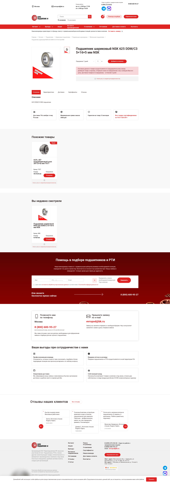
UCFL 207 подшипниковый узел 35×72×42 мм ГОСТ (43, 161)
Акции (60, 27)
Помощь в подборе (114, 16)
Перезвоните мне (131, 16)
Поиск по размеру (87, 443)
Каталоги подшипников (73, 452)
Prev (41, 426)
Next (125, 426)
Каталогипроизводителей (73, 26)
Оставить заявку (114, 31)
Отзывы (71, 459)
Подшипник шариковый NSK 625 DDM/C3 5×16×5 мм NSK (44, 225)
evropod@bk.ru (95, 321)
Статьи (70, 462)
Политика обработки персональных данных (44, 470)
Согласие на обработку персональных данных (45, 471)
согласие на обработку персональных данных (54, 284)
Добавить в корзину (117, 61)
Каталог (35, 27)
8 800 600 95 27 (133, 4)
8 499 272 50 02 (107, 4)
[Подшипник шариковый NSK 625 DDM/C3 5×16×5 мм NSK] (44, 213)
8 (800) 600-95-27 (45, 327)
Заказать (124, 280)
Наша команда (88, 453)
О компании (88, 27)
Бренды (48, 27)
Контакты (134, 27)
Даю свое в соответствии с (66, 284)
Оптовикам (103, 27)
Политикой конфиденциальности (88, 284)
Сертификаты (88, 450)
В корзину (49, 175)
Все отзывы (76, 402)
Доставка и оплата (119, 27)
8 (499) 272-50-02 (111, 443)
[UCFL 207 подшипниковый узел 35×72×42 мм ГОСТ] (44, 149)
